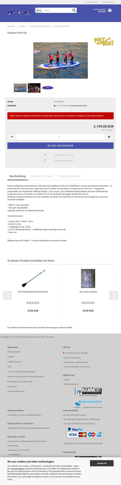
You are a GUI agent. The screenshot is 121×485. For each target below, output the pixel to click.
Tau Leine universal (88, 292)
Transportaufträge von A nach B (77, 367)
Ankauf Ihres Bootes (72, 358)
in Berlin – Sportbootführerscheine (88, 407)
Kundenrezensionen (69, 176)
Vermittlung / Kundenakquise (76, 362)
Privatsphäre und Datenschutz (19, 382)
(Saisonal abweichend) (78, 106)
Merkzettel (109, 2)
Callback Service (14, 362)
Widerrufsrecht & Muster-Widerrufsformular (25, 377)
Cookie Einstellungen (16, 391)
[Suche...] (74, 10)
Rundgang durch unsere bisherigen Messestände (28, 428)
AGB (9, 367)
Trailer (66, 380)
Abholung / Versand (41, 176)
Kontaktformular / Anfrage (77, 353)
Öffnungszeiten (13, 352)
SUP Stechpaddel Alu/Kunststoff (33, 292)
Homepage (52, 327)
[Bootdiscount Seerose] (19, 13)
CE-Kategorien (14, 454)
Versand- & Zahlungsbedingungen (21, 372)
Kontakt (10, 357)
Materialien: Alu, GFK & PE (19, 450)
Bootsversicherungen (88, 395)
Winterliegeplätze (71, 384)
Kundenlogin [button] (92, 2)
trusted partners (18, 469)
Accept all (102, 463)
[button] (11, 137)
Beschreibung (18, 176)
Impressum (12, 387)
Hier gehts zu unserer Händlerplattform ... (25, 415)
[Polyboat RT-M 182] (60, 59)
